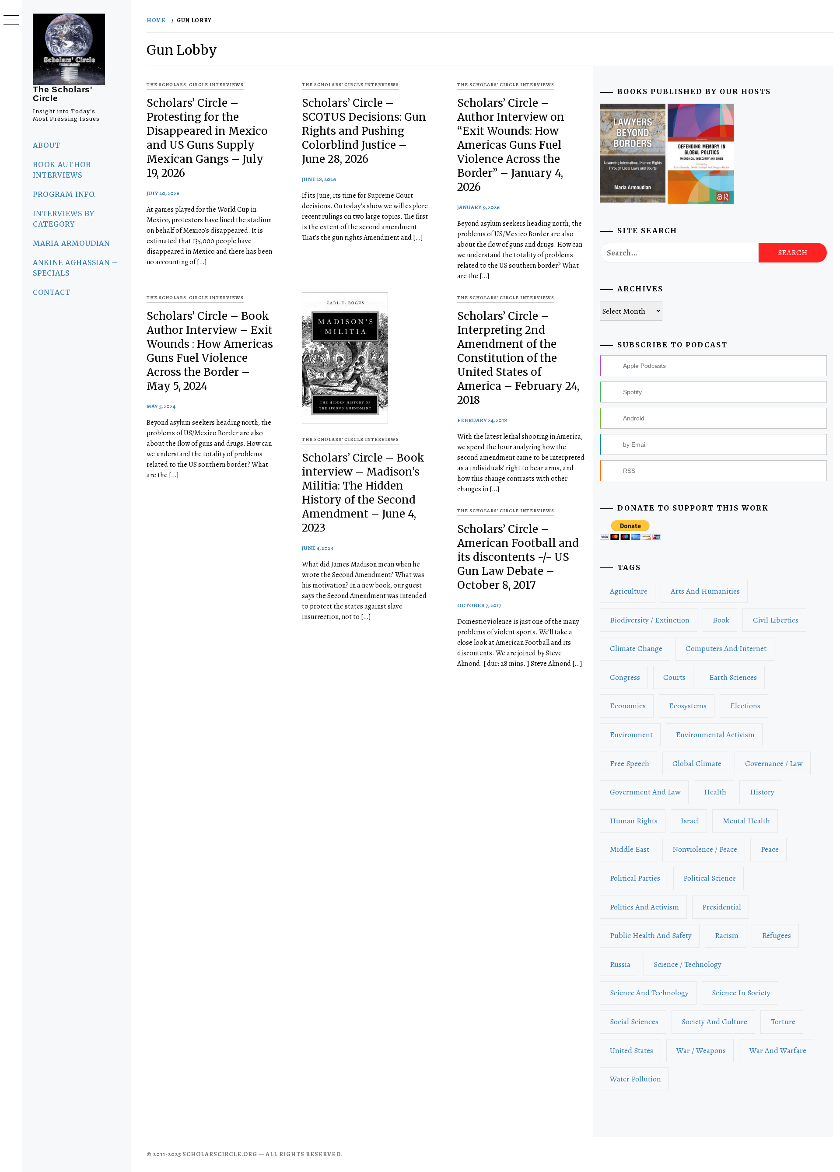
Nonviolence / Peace (704, 849)
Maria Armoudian (71, 243)
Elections (745, 705)
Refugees (776, 935)
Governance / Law (774, 763)
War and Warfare (777, 1050)
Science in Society (741, 992)
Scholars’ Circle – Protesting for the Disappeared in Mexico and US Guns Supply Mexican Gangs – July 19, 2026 (207, 138)
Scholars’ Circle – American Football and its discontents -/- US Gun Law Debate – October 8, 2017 (518, 557)
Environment (631, 734)
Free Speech (629, 763)
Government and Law (645, 792)
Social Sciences (634, 1021)
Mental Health (746, 820)
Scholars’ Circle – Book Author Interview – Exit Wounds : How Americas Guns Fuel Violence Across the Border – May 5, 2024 (210, 351)
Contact (52, 292)
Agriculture (629, 591)
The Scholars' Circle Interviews (195, 84)
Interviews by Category (63, 218)
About (46, 145)
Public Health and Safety (651, 935)
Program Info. (64, 194)
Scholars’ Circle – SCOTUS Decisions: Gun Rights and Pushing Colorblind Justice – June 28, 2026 (364, 131)
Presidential (721, 907)
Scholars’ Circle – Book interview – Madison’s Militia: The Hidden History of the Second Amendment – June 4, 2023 (363, 493)
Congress (625, 677)
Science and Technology (649, 992)
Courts (674, 677)
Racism (726, 935)
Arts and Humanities (705, 591)
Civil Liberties (775, 620)
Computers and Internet (726, 648)
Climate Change (636, 648)
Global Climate (696, 763)
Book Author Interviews (62, 169)
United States (631, 1050)
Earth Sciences (733, 677)
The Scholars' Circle (63, 94)
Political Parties (635, 878)
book (721, 620)
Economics (628, 705)
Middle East (629, 849)
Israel (690, 820)
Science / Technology (687, 964)
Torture (783, 1021)
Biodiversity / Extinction (650, 620)
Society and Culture (714, 1021)
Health (715, 792)
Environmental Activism (715, 734)
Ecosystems (688, 705)
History (762, 792)
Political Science (709, 878)
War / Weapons (701, 1050)
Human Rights (634, 820)
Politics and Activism (644, 907)
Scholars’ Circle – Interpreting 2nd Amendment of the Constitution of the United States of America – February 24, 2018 (518, 358)
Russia (620, 964)
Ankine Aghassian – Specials (75, 267)
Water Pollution (635, 1079)
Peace (770, 849)
